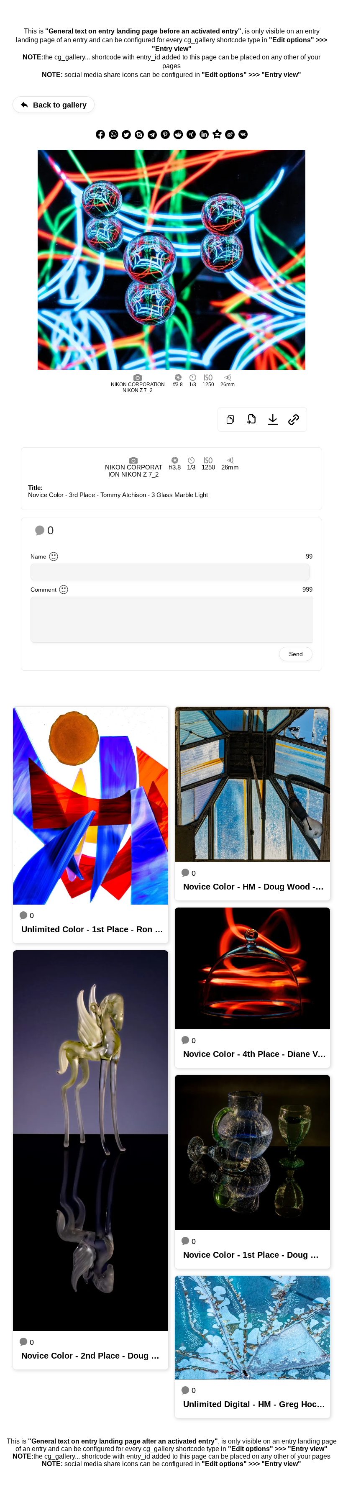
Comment (43, 589)
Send (296, 654)
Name (38, 556)
